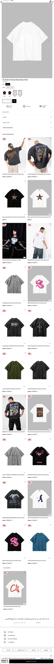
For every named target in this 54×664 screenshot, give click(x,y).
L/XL (12, 87)
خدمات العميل (20, 650)
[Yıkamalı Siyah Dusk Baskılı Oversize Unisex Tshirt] (14, 327)
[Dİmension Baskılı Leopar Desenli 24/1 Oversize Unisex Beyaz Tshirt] (40, 412)
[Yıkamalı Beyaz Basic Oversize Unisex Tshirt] (14, 284)
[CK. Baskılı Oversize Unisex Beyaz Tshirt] (14, 588)
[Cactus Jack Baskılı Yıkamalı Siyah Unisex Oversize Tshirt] (40, 327)
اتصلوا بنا (46, 650)
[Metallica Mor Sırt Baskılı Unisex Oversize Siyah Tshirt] (14, 412)
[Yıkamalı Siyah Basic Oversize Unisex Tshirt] (40, 369)
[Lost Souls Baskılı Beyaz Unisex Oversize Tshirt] (40, 498)
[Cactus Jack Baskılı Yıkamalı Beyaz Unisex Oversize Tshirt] (14, 455)
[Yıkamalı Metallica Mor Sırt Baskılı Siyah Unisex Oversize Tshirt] (40, 155)
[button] (5, 40)
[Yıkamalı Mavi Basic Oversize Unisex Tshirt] (40, 541)
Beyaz (8, 84)
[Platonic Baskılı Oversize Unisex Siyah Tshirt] (14, 541)
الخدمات (8, 650)
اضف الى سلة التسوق (31, 661)
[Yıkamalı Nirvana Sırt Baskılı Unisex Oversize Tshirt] (14, 155)
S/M (8, 87)
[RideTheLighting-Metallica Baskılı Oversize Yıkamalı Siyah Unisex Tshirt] (14, 498)
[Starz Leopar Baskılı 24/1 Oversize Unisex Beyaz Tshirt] (40, 198)
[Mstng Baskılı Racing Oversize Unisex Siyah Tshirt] (40, 455)
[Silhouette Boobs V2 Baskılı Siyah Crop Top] (14, 241)
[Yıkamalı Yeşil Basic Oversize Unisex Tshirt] (14, 369)
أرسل (39, 622)
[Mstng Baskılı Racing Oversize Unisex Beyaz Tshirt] (40, 241)
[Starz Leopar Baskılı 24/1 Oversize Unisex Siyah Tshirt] (14, 198)
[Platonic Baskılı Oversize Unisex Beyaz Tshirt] (40, 284)
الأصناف (33, 650)
